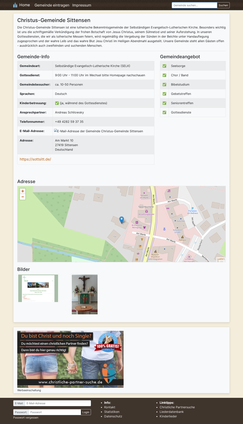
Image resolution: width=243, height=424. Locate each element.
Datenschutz (113, 416)
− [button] (22, 196)
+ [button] (22, 191)
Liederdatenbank (172, 412)
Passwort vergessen (25, 417)
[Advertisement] (192, 151)
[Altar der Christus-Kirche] (85, 294)
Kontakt (109, 407)
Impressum (81, 5)
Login (85, 412)
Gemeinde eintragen (52, 5)
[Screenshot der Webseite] (38, 289)
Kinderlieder (168, 416)
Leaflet (220, 258)
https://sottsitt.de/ (35, 159)
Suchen (223, 5)
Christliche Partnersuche (177, 407)
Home (23, 5)
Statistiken (111, 412)
